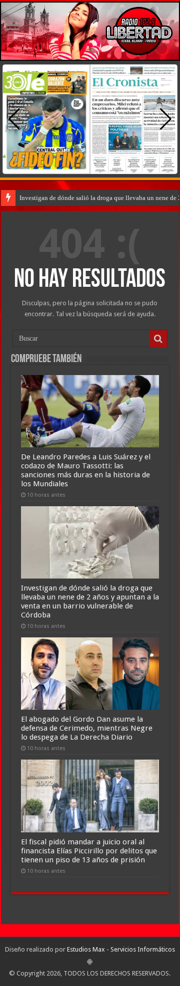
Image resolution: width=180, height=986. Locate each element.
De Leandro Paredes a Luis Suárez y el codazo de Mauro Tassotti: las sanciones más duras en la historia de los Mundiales (85, 470)
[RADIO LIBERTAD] (90, 31)
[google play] (90, 962)
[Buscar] (158, 338)
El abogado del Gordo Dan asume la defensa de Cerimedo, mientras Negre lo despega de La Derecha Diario (86, 728)
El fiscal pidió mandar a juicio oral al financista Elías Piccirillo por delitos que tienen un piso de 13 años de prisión (89, 850)
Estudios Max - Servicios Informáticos (121, 949)
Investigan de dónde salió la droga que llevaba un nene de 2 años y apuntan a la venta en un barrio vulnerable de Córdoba (90, 601)
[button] (165, 119)
